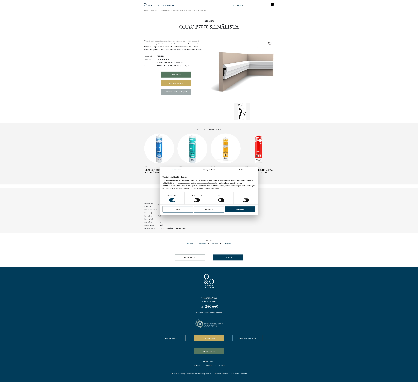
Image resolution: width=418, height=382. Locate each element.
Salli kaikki (240, 209)
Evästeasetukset (221, 373)
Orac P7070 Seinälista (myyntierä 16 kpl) (171, 10)
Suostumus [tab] (176, 170)
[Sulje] (272, 4)
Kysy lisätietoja (176, 83)
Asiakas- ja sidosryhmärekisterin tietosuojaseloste (191, 373)
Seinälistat (154, 10)
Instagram (196, 365)
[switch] (197, 200)
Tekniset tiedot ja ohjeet (175, 92)
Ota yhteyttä (209, 338)
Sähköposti (227, 243)
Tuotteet (146, 10)
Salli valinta (209, 209)
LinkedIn (190, 243)
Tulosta (228, 258)
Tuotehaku (238, 5)
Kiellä (178, 209)
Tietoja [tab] (241, 170)
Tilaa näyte (176, 75)
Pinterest (202, 243)
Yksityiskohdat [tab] (209, 170)
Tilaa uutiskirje (170, 338)
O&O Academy (209, 351)
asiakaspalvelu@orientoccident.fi (209, 312)
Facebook (214, 243)
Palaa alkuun (189, 258)
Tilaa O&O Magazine (247, 338)
